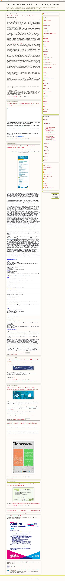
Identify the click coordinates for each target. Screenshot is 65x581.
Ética (44, 44)
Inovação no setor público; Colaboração (49, 64)
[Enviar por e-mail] (24, 96)
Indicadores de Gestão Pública (21, 419)
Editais (44, 39)
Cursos (44, 36)
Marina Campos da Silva (48, 176)
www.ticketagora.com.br (11, 239)
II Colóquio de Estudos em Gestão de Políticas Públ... (49, 139)
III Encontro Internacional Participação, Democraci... (49, 130)
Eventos (19, 140)
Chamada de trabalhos (14, 140)
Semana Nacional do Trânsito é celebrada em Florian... (50, 132)
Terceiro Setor (45, 103)
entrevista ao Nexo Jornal (16, 43)
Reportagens (45, 96)
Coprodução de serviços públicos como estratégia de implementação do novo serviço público (20, 561)
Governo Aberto (45, 56)
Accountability (45, 18)
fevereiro (46, 151)
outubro (46, 124)
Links (44, 70)
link (14, 377)
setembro (46, 126)
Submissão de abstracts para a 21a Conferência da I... (50, 134)
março (46, 150)
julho (46, 144)
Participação (22, 140)
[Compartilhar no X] (26, 96)
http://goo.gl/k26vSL (30, 415)
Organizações (45, 77)
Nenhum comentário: (21, 138)
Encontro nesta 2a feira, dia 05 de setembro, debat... (50, 141)
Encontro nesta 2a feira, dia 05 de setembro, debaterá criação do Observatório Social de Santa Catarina (21, 484)
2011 (45, 160)
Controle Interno (45, 30)
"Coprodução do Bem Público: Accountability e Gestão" (49, 187)
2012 (45, 159)
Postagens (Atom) (24, 513)
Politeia (44, 85)
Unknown (45, 178)
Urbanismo (45, 111)
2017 (45, 119)
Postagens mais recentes (11, 510)
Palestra (44, 80)
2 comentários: (20, 96)
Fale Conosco (39, 10)
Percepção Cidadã (46, 83)
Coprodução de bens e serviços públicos (49, 33)
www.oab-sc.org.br (17, 282)
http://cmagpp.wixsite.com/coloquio (27, 437)
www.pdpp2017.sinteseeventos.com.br (23, 126)
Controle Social (45, 31)
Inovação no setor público (47, 62)
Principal (8, 10)
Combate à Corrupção (46, 25)
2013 (45, 157)
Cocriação (45, 23)
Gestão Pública (45, 51)
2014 (45, 156)
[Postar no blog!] (25, 96)
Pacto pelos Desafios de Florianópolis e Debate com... (50, 137)
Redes (44, 93)
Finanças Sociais (46, 49)
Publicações (29, 10)
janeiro (46, 153)
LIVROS (44, 72)
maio (46, 147)
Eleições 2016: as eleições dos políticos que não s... (50, 128)
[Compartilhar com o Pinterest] (28, 96)
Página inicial (23, 510)
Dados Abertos (45, 38)
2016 (45, 120)
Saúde (44, 98)
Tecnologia (45, 101)
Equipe (34, 10)
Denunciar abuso (46, 191)
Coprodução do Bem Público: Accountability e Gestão (32, 4)
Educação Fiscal (46, 41)
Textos (44, 106)
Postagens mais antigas (35, 510)
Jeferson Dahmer (47, 174)
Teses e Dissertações (46, 104)
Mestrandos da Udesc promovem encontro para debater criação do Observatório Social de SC (26, 503)
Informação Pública (46, 59)
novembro (47, 123)
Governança (15, 354)
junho (46, 146)
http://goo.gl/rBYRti (31, 407)
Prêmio (44, 90)
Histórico (24, 10)
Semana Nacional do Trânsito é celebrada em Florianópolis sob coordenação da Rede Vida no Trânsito (21, 146)
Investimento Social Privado (47, 67)
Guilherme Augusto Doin (48, 172)
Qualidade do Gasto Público (47, 91)
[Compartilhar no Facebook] (27, 96)
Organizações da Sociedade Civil (48, 78)
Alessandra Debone (47, 165)
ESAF (44, 43)
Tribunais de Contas (46, 109)
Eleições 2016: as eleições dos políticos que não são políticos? (21, 15)
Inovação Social (45, 65)
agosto (46, 143)
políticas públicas (46, 88)
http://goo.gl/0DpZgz (10, 409)
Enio (45, 169)
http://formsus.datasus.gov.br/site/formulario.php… (22, 275)
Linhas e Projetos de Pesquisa (16, 10)
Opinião (44, 75)
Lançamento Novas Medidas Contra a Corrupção (15, 515)
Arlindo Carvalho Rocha (48, 167)
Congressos (45, 28)
